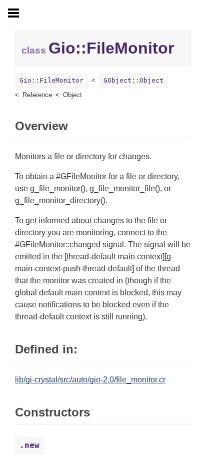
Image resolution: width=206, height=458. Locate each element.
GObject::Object (134, 80)
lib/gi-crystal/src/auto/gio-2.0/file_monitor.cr (90, 379)
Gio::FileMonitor (52, 80)
